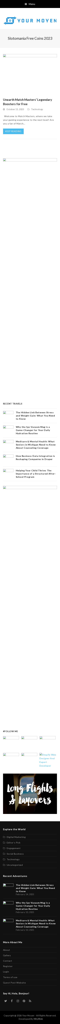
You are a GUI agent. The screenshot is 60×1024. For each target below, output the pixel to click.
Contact (7, 960)
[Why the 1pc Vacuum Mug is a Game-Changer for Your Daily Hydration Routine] (29, 743)
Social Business (15, 853)
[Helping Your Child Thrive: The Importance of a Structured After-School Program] (29, 760)
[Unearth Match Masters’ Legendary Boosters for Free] (30, 74)
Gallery (7, 955)
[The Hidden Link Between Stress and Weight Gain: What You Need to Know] (11, 743)
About (6, 950)
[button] (30, 4)
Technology (37, 109)
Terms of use (10, 977)
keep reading (13, 131)
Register (8, 966)
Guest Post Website (14, 982)
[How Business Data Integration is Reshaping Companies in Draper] (11, 760)
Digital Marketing (16, 837)
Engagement (14, 848)
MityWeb (38, 1019)
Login (6, 971)
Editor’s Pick (13, 842)
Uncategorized (15, 865)
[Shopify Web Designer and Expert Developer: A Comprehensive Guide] (48, 759)
